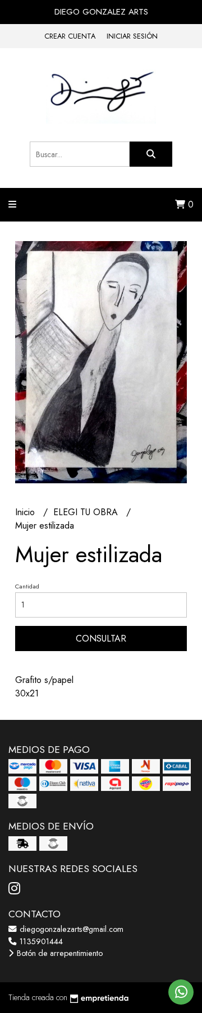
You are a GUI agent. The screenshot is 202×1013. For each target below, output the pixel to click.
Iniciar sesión (132, 36)
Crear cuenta (69, 36)
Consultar (101, 638)
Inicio (26, 512)
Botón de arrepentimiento (59, 953)
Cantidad (27, 586)
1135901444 (40, 941)
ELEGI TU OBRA (87, 512)
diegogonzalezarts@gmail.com (70, 929)
